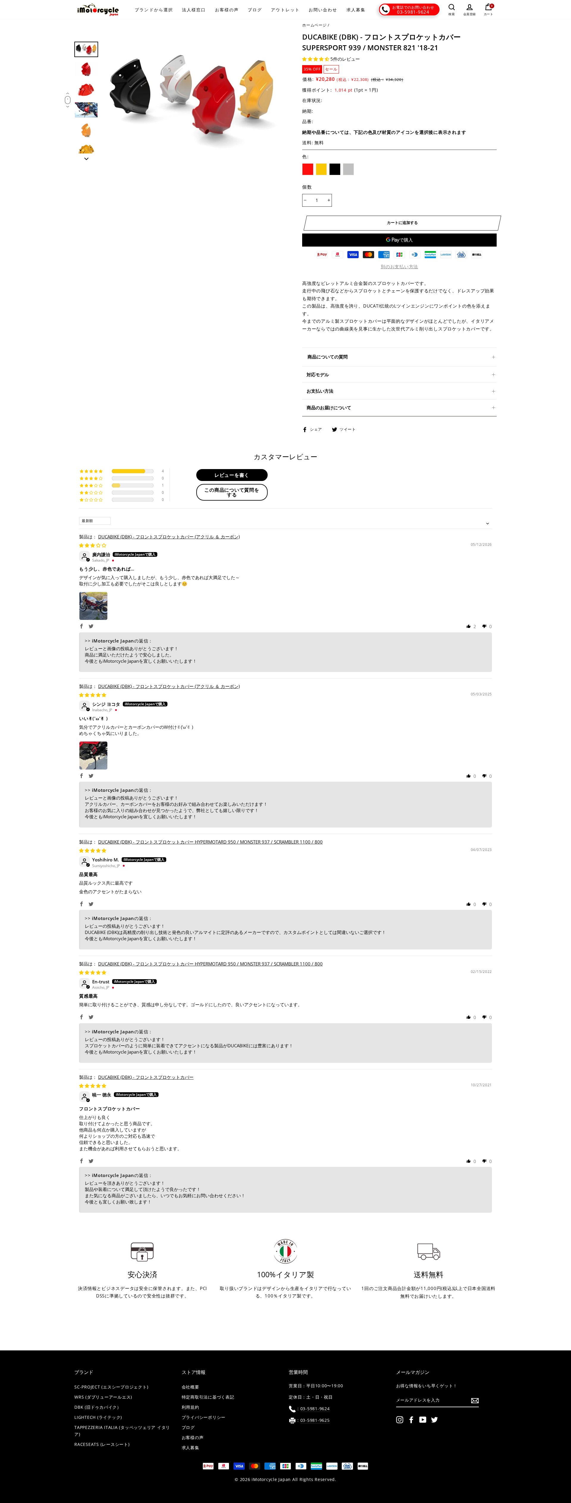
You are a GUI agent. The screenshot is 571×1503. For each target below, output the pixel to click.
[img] (92, 545)
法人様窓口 (194, 9)
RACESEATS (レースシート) (102, 1444)
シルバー (348, 169)
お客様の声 (227, 9)
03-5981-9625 (315, 1420)
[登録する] (475, 1400)
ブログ (255, 9)
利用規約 (190, 1407)
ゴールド (321, 169)
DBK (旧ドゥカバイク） (97, 1407)
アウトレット (285, 9)
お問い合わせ (323, 9)
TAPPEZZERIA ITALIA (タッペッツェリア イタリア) (122, 1431)
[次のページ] (86, 157)
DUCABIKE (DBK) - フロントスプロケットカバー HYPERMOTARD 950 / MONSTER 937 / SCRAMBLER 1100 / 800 (210, 842)
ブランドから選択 (154, 9)
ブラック (335, 169)
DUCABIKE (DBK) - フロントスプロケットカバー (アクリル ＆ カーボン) (169, 537)
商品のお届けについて (329, 407)
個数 (307, 187)
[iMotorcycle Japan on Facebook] (411, 1419)
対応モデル (318, 374)
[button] (316, 59)
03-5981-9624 (413, 12)
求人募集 (355, 9)
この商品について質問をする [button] (231, 492)
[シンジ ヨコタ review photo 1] (93, 755)
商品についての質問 (328, 357)
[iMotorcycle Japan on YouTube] (422, 1419)
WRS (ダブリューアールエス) (103, 1397)
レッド (307, 169)
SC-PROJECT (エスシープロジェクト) (111, 1387)
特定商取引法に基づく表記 (208, 1397)
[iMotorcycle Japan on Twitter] (434, 1419)
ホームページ (314, 25)
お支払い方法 (320, 391)
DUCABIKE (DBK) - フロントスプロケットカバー (146, 1077)
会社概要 (190, 1387)
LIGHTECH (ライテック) (98, 1417)
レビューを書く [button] (231, 475)
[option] (192, 98)
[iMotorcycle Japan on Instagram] (399, 1419)
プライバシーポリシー (204, 1417)
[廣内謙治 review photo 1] (93, 606)
